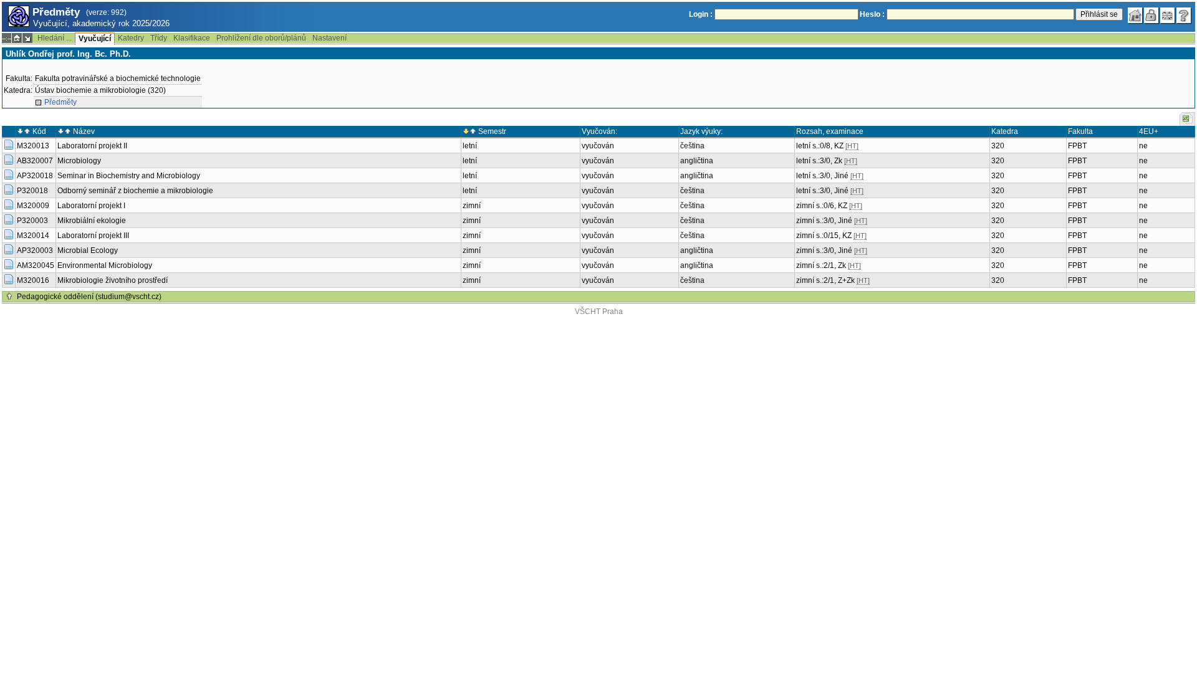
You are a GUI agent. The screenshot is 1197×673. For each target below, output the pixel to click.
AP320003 (35, 250)
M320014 (33, 235)
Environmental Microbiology (104, 265)
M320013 (33, 145)
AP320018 (35, 175)
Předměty (60, 102)
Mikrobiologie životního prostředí (112, 280)
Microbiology (79, 160)
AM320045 (35, 265)
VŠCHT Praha (599, 311)
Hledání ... (54, 38)
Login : (701, 14)
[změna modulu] (27, 38)
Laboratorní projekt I (91, 205)
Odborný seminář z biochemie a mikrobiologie (135, 190)
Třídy (158, 38)
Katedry (131, 38)
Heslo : (872, 14)
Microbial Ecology (87, 250)
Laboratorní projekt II (92, 145)
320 (997, 145)
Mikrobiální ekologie (91, 220)
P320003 (32, 220)
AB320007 (35, 160)
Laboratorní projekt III (93, 235)
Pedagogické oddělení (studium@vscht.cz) (89, 296)
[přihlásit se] (1151, 15)
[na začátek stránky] (9, 297)
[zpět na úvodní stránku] (1135, 15)
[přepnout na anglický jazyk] (1168, 15)
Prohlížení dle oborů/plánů (261, 38)
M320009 (33, 205)
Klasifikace (191, 38)
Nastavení (329, 38)
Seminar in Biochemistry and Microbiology (128, 175)
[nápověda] (1184, 15)
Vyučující (95, 38)
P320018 (32, 190)
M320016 (33, 280)
